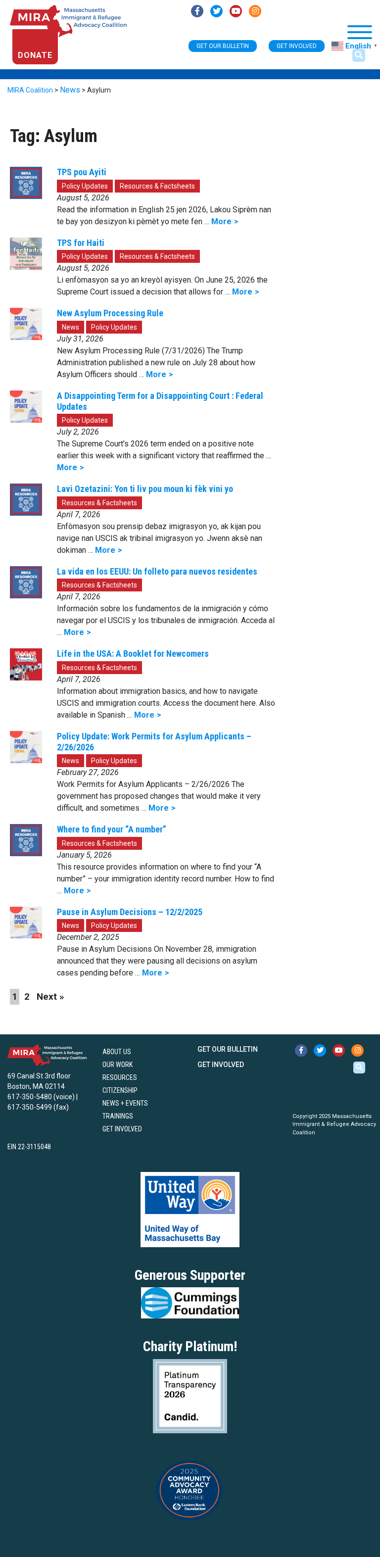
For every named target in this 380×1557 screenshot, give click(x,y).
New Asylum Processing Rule (110, 313)
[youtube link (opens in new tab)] (236, 11)
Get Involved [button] (297, 46)
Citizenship (120, 1090)
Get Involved (122, 1129)
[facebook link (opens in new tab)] (197, 11)
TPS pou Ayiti (81, 172)
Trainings (117, 1116)
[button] (358, 55)
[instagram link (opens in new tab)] (255, 11)
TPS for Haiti (80, 243)
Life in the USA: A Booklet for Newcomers (133, 653)
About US (116, 1052)
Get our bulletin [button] (222, 46)
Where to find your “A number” (111, 829)
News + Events (125, 1103)
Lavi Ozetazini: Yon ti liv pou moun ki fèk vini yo (145, 489)
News (70, 327)
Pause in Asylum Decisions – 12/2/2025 (129, 912)
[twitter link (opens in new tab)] (216, 11)
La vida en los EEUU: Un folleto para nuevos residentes (157, 571)
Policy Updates (85, 186)
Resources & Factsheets (157, 186)
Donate (35, 55)
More (221, 221)
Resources (119, 1077)
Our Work (117, 1065)
